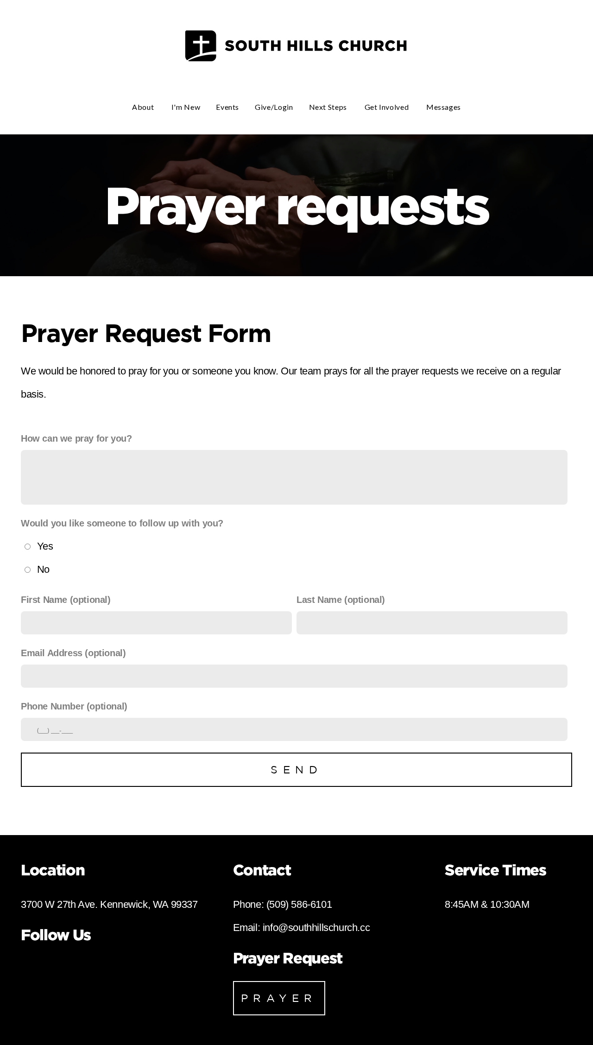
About (144, 106)
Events (227, 106)
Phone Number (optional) (74, 706)
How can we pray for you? (76, 438)
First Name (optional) (66, 600)
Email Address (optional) (73, 653)
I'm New (185, 106)
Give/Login (274, 106)
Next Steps (329, 106)
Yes (45, 546)
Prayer (279, 998)
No (43, 569)
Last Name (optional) (340, 600)
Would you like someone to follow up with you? (122, 523)
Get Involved (387, 106)
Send (296, 769)
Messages (443, 106)
